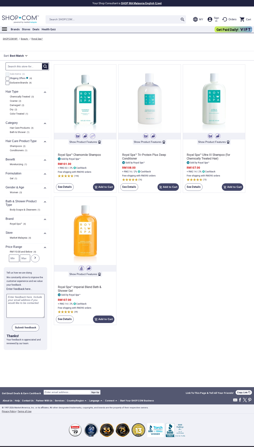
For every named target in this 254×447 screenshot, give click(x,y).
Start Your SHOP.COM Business (137, 400)
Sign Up (95, 392)
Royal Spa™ (37, 39)
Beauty (25, 39)
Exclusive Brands (20, 83)
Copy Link (243, 392)
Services (60, 400)
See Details (64, 188)
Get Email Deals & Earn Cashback (21, 393)
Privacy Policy (9, 411)
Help (17, 400)
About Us (7, 400)
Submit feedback (25, 327)
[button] (77, 401)
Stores (26, 29)
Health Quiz (49, 29)
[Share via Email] (235, 401)
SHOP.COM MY (10, 39)
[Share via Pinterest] (250, 400)
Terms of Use (24, 411)
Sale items (17, 74)
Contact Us (28, 400)
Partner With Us (44, 400)
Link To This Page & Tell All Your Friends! (210, 393)
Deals (36, 29)
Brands (15, 29)
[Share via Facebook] (240, 400)
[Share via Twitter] (245, 400)
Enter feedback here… (19, 289)
